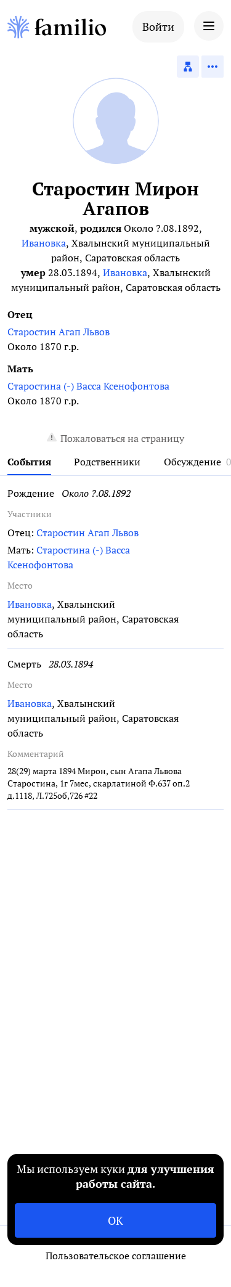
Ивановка (44, 243)
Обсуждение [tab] (192, 461)
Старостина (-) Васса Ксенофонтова (88, 386)
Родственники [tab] (107, 461)
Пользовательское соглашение (116, 1255)
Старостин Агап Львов (58, 331)
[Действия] (212, 66)
